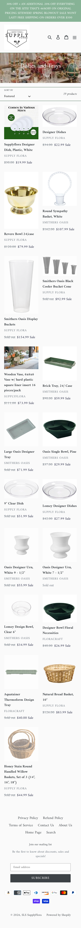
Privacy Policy (28, 818)
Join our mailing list (40, 844)
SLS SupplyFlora (32, 915)
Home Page (33, 832)
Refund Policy (53, 818)
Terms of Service (21, 825)
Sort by (8, 90)
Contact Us (46, 825)
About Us (65, 825)
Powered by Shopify (59, 915)
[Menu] (74, 37)
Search (51, 832)
